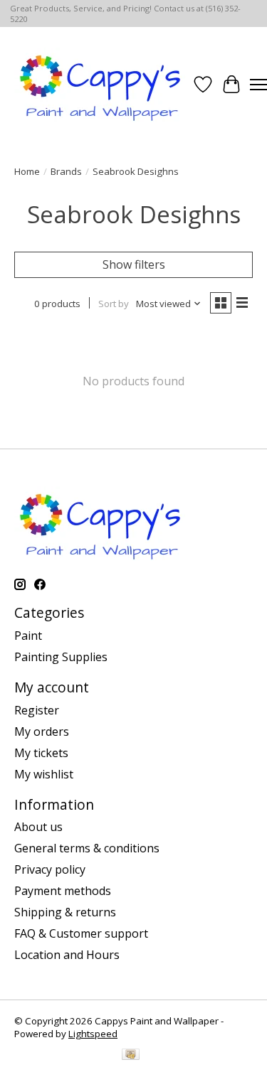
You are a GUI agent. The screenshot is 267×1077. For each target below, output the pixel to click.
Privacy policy (49, 869)
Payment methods (62, 891)
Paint (28, 635)
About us (38, 827)
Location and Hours (67, 955)
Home (27, 171)
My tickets (41, 753)
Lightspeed (92, 1033)
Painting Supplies (61, 657)
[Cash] (131, 1056)
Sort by (113, 303)
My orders (41, 731)
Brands (66, 171)
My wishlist (43, 774)
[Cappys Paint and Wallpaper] (101, 84)
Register (36, 710)
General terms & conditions (86, 848)
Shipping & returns (65, 912)
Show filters (134, 264)
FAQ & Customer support (81, 933)
